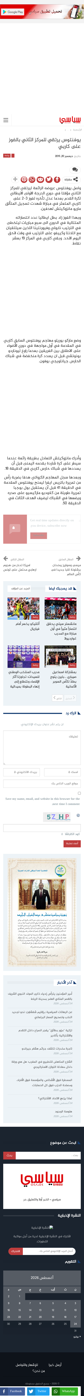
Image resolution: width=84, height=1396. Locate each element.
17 (75, 1317)
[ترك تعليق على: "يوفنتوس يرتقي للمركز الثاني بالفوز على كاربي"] (75, 170)
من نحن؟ (39, 1371)
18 (65, 1317)
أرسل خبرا (55, 1365)
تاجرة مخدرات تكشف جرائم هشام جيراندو (47, 1048)
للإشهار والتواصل (27, 1365)
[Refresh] (78, 814)
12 (53, 1310)
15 (20, 1310)
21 (30, 1317)
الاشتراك (15, 1251)
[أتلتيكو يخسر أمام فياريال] (23, 608)
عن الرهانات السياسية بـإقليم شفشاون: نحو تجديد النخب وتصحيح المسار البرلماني (42, 1015)
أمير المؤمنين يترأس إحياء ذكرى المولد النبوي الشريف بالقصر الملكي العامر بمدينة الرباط (40, 996)
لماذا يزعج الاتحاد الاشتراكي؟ (54, 1098)
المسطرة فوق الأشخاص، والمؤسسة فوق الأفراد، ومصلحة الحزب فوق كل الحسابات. (44, 1083)
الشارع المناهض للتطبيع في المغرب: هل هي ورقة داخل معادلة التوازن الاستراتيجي (41, 1064)
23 (8, 1317)
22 (19, 1317)
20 (40, 1317)
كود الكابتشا (72, 834)
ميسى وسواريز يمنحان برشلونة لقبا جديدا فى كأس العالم (66, 570)
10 (75, 1310)
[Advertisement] (42, 65)
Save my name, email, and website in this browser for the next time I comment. (42, 802)
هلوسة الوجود (63, 1111)
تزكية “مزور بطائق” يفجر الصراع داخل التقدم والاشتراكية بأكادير (45, 1033)
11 (65, 1310)
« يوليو (77, 1336)
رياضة (7, 156)
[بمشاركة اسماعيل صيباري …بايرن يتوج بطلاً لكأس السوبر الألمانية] (60, 656)
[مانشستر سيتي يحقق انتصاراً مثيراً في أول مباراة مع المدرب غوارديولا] (60, 608)
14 (30, 1310)
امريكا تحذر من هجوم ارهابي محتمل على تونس (19, 568)
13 (40, 1310)
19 (53, 1317)
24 (75, 1324)
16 (9, 1310)
